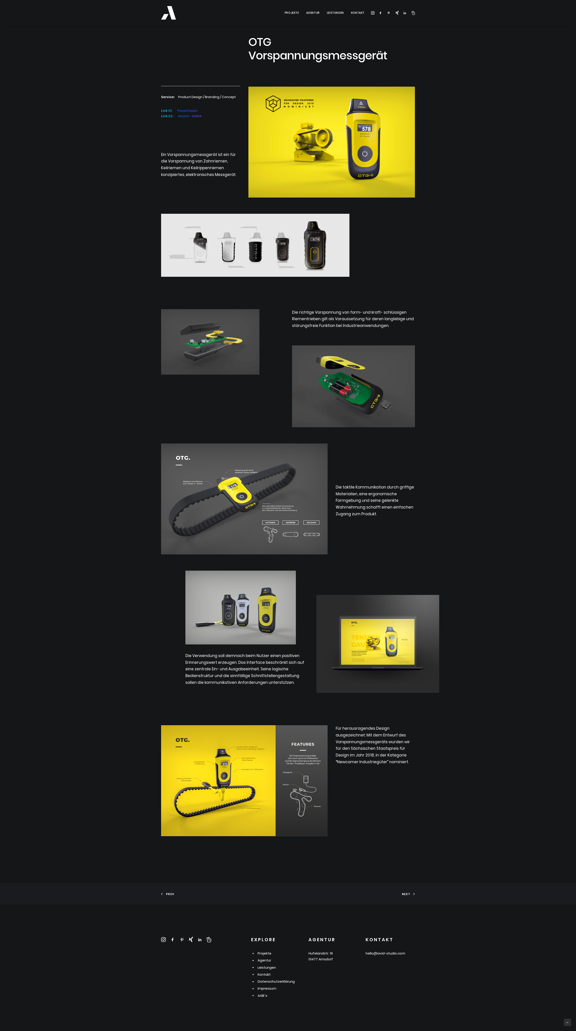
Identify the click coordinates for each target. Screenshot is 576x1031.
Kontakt (357, 13)
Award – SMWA (190, 116)
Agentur (313, 13)
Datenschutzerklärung (276, 981)
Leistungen (335, 13)
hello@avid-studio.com (385, 953)
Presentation (187, 110)
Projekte (292, 13)
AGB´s (262, 995)
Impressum (267, 988)
